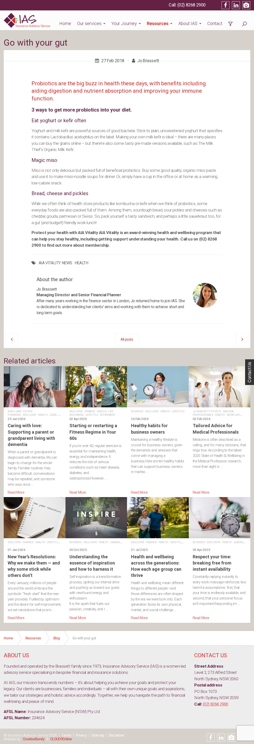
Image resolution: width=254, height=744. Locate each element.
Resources (157, 23)
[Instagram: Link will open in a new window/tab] (246, 5)
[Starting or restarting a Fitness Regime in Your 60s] (96, 430)
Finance (90, 411)
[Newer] (242, 339)
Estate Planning (20, 413)
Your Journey (124, 23)
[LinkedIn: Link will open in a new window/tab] (236, 5)
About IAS (187, 23)
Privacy (81, 735)
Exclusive (29, 415)
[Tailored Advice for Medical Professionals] (220, 430)
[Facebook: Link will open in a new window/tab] (225, 5)
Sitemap (98, 735)
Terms (66, 735)
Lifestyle (92, 415)
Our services (89, 23)
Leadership (118, 542)
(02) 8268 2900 (191, 4)
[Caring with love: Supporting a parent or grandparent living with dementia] (34, 430)
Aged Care (14, 411)
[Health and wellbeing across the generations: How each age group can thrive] (158, 559)
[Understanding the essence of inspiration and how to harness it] (96, 559)
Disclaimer (117, 735)
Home (65, 23)
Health (43, 415)
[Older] (12, 339)
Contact (214, 23)
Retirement (108, 415)
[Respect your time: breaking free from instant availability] (220, 559)
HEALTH (81, 263)
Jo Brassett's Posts (207, 411)
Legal (53, 415)
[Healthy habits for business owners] (158, 430)
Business (137, 411)
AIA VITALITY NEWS (55, 263)
